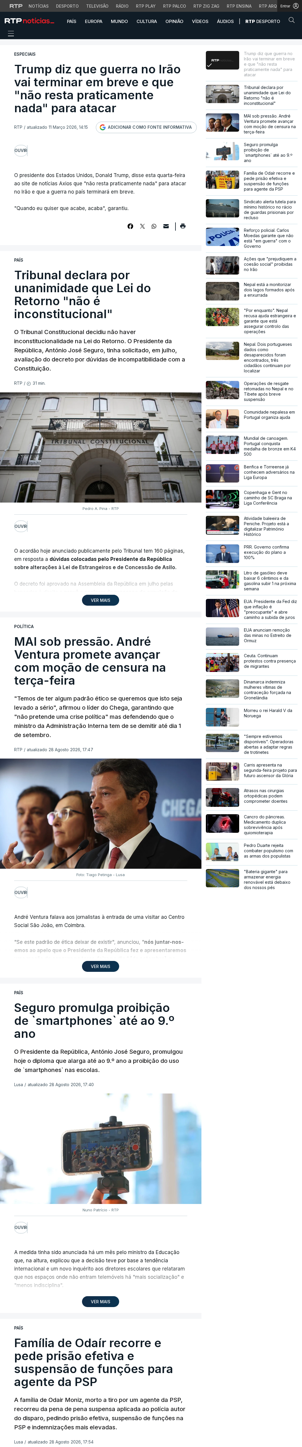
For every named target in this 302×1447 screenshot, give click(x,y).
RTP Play (146, 6)
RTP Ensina (239, 6)
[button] (293, 21)
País (71, 21)
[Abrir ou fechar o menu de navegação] (9, 34)
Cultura (147, 21)
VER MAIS (100, 600)
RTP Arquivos (274, 6)
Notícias (39, 6)
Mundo (119, 21)
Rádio (122, 6)
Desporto (67, 6)
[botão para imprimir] (182, 228)
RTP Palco (174, 6)
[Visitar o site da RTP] (16, 6)
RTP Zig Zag (206, 6)
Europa (93, 21)
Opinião (174, 21)
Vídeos (200, 21)
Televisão (97, 6)
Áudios (225, 21)
